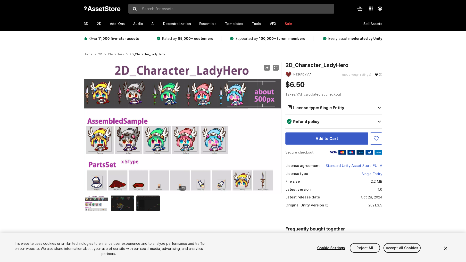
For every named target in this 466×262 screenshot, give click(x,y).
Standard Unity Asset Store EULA (354, 165)
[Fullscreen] (276, 68)
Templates (234, 24)
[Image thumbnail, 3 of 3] (149, 203)
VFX (273, 24)
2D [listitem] (100, 54)
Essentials (207, 24)
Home (88, 54)
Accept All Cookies (402, 248)
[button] (360, 9)
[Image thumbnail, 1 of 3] (97, 203)
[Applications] (371, 8)
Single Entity (372, 174)
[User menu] (379, 8)
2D (99, 24)
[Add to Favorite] (376, 138)
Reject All (365, 248)
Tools (256, 24)
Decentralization (177, 24)
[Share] (267, 68)
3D (86, 24)
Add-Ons (117, 24)
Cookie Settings (331, 248)
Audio (138, 24)
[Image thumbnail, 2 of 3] (123, 203)
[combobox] (231, 9)
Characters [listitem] (116, 54)
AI (153, 24)
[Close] (446, 248)
